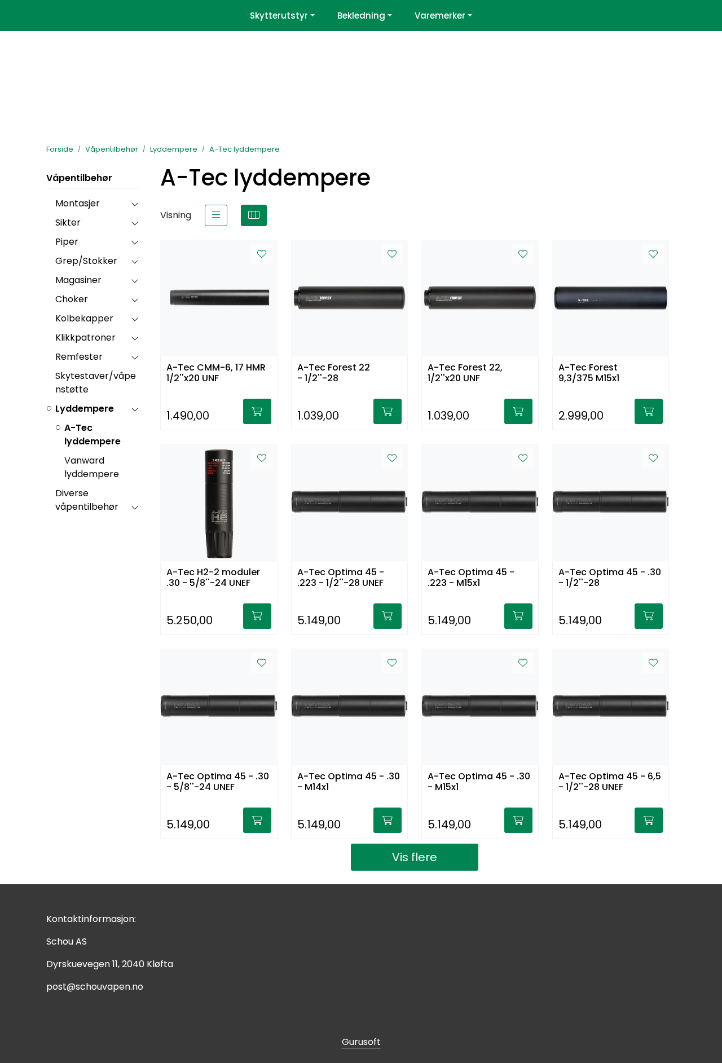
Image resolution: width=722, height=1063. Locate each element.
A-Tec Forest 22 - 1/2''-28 (333, 373)
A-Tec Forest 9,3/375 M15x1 (588, 373)
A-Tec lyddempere (92, 434)
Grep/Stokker (86, 260)
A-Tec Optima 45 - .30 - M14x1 (348, 782)
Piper (66, 241)
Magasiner (78, 280)
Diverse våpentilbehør (86, 500)
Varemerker (440, 15)
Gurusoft (361, 1041)
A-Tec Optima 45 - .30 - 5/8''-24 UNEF (217, 782)
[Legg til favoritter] (261, 254)
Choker (71, 299)
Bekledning (361, 15)
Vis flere (414, 857)
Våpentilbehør (79, 177)
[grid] (254, 215)
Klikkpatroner (85, 337)
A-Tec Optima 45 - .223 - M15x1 (471, 578)
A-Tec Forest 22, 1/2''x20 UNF (465, 373)
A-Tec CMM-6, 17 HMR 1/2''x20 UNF (216, 373)
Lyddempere (84, 408)
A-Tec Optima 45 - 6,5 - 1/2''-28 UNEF (609, 782)
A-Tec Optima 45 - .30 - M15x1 (479, 782)
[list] (216, 215)
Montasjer (77, 203)
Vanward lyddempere (91, 467)
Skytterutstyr (279, 15)
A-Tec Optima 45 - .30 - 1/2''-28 (609, 578)
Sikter (68, 222)
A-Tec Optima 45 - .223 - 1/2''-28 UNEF (340, 578)
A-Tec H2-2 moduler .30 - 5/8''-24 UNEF (213, 578)
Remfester (79, 356)
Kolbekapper (84, 318)
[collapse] (134, 203)
